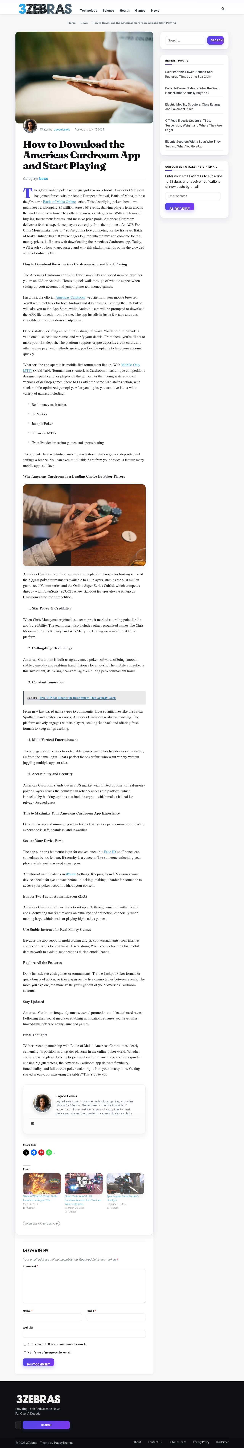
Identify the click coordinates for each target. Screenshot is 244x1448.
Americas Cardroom (70, 297)
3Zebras (31, 1443)
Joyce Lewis (62, 129)
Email (91, 1311)
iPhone (71, 873)
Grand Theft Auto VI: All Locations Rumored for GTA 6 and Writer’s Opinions (83, 1200)
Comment (30, 1266)
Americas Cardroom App (41, 1223)
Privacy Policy (201, 1442)
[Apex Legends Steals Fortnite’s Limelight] (125, 1184)
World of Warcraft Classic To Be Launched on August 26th (40, 1198)
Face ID (110, 851)
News (155, 10)
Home (72, 22)
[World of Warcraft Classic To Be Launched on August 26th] (42, 1184)
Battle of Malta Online (59, 201)
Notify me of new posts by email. (49, 1352)
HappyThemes (63, 1443)
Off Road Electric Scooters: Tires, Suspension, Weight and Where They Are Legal (193, 125)
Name (28, 1311)
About (137, 1442)
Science (108, 10)
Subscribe (179, 208)
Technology (88, 10)
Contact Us (155, 1442)
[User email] (32, 1123)
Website (28, 1327)
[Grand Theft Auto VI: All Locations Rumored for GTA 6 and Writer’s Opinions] (84, 1184)
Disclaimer (222, 1442)
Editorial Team (177, 1442)
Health (124, 10)
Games (140, 10)
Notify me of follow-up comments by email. (57, 1344)
